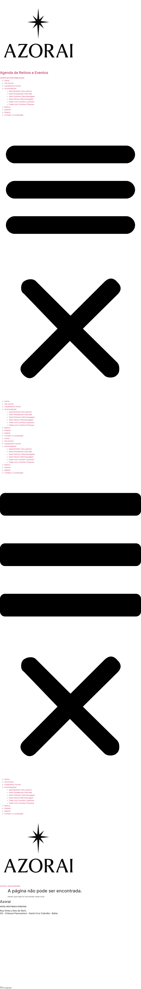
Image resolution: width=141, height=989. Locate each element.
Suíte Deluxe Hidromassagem (21, 99)
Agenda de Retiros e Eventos (24, 72)
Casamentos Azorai (12, 86)
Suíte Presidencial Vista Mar (20, 94)
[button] (70, 258)
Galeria (7, 112)
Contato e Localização (13, 115)
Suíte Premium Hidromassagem (22, 96)
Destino (7, 110)
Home (6, 80)
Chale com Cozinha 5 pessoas (21, 102)
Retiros (7, 107)
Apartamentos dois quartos (20, 91)
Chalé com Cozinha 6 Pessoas (21, 104)
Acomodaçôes (10, 88)
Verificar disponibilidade (10, 886)
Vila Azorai (8, 83)
